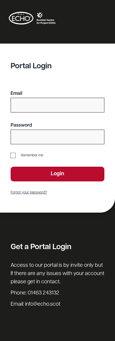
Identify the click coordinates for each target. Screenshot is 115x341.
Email (16, 93)
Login (57, 174)
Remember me (31, 155)
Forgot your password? (29, 192)
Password (21, 125)
